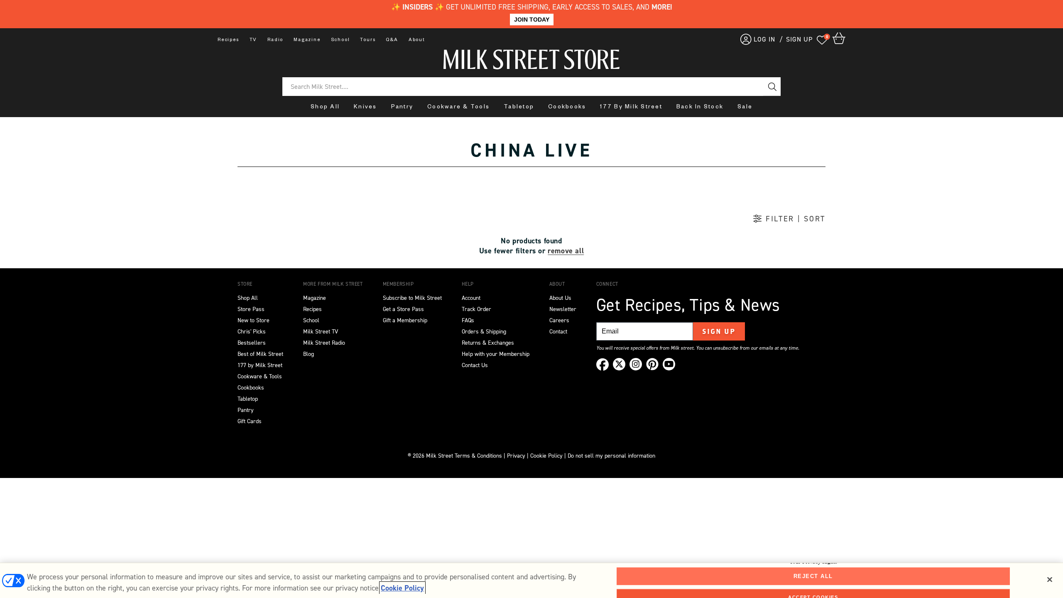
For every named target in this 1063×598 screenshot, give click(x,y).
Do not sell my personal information (611, 456)
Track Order (476, 309)
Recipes (228, 40)
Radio (275, 40)
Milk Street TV (320, 332)
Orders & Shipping (484, 332)
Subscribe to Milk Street (412, 298)
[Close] (1050, 580)
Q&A (392, 40)
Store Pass (251, 309)
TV (253, 40)
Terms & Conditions (478, 456)
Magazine (307, 40)
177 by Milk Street (260, 365)
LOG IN (764, 39)
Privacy (515, 456)
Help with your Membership (495, 354)
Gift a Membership (405, 320)
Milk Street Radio (324, 343)
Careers (559, 320)
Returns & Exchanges (488, 343)
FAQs (468, 320)
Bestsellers (252, 343)
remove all (566, 251)
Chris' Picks (252, 332)
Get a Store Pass (403, 309)
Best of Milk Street (260, 354)
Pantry (402, 108)
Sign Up (719, 331)
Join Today (531, 19)
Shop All (325, 108)
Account (471, 298)
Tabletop (519, 108)
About (417, 40)
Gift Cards (250, 421)
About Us (560, 298)
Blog (308, 354)
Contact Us (475, 365)
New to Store (253, 320)
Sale (744, 108)
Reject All (813, 576)
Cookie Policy (546, 456)
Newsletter (562, 309)
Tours (367, 40)
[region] (531, 580)
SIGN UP (799, 39)
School (340, 40)
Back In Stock (699, 108)
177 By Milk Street (631, 108)
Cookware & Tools (458, 108)
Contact (558, 332)
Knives (365, 108)
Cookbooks (567, 108)
